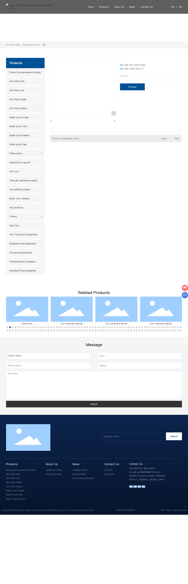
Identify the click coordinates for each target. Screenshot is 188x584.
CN (180, 6)
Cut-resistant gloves (72, 323)
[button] (7, 327)
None (164, 138)
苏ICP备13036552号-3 (127, 510)
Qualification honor (70, 138)
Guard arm (27, 323)
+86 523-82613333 (134, 65)
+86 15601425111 (134, 68)
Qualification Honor (31, 44)
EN (172, 6)
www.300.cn (88, 510)
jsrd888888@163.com (148, 472)
